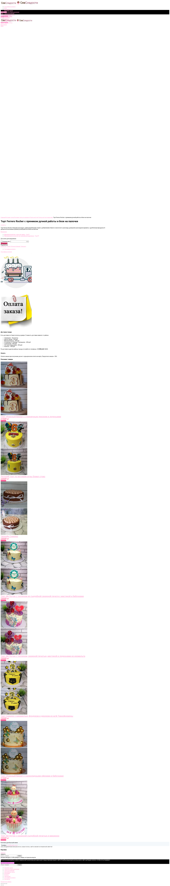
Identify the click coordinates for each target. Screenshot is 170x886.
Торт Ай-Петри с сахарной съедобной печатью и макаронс (30, 836)
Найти (19, 855)
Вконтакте (4, 12)
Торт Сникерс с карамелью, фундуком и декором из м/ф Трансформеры (37, 716)
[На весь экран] (4, 883)
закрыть (3, 852)
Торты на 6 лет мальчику (46, 217)
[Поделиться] (3, 883)
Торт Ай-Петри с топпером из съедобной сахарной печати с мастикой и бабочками (42, 596)
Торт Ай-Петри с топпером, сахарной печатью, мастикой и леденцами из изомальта (43, 656)
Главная (3, 217)
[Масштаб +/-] (6, 883)
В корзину (4, 243)
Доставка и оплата (9, 249)
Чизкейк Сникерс (9, 536)
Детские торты (9, 217)
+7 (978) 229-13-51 (12, 845)
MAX (2, 13)
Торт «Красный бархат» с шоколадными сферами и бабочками (32, 776)
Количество (6, 241)
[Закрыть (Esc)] (1, 883)
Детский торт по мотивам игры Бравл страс (23, 476)
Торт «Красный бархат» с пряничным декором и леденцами (31, 416)
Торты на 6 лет (34, 217)
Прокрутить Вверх (6, 881)
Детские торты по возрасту (22, 217)
